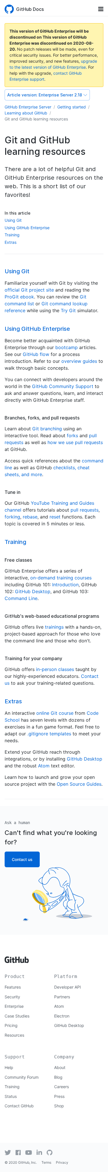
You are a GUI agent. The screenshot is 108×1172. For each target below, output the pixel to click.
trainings (54, 627)
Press (59, 1096)
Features (13, 987)
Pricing (11, 1025)
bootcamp (66, 347)
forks (72, 435)
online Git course (54, 713)
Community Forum (22, 1077)
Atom (44, 766)
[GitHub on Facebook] (18, 1152)
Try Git (68, 310)
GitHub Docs (30, 9)
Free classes (18, 560)
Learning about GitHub (26, 112)
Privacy (62, 1162)
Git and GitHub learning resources (36, 118)
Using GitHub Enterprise (27, 227)
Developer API (67, 987)
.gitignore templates (49, 734)
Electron (61, 1015)
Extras (10, 242)
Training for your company (33, 658)
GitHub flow (36, 354)
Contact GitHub (19, 1105)
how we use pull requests (75, 442)
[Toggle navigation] (100, 9)
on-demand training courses (61, 578)
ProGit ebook (19, 297)
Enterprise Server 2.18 (44, 94)
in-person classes (55, 669)
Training (12, 234)
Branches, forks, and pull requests (42, 418)
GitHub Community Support (62, 386)
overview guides (79, 361)
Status (11, 1096)
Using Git (13, 220)
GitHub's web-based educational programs (52, 616)
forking (12, 517)
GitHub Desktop (32, 591)
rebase (30, 517)
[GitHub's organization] (49, 1152)
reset (55, 517)
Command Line (21, 598)
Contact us (22, 859)
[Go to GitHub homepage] (17, 957)
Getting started (71, 106)
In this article (18, 213)
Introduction (65, 584)
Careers (61, 1086)
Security (12, 996)
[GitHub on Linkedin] (39, 1152)
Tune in (12, 492)
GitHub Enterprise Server (28, 106)
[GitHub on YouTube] (28, 1152)
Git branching (47, 428)
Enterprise (14, 1006)
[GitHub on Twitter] (8, 1152)
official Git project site (29, 290)
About (59, 1067)
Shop (59, 1105)
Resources (14, 1035)
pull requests (84, 510)
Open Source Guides (79, 784)
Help (9, 1067)
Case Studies (17, 1015)
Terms (46, 1162)
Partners (62, 996)
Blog (58, 1077)
